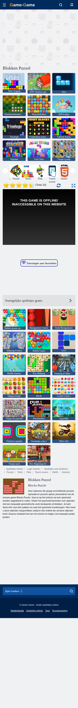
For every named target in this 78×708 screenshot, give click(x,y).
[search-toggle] (61, 4)
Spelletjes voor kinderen (56, 469)
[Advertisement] (33, 36)
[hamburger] (4, 4)
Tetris (20, 472)
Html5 (55, 472)
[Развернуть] (73, 185)
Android (65, 472)
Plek (28, 472)
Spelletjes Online (14, 469)
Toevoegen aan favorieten (41, 263)
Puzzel (9, 472)
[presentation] (5, 170)
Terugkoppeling (59, 611)
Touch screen (41, 472)
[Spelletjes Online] (22, 4)
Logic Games (33, 469)
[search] (71, 591)
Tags (47, 611)
